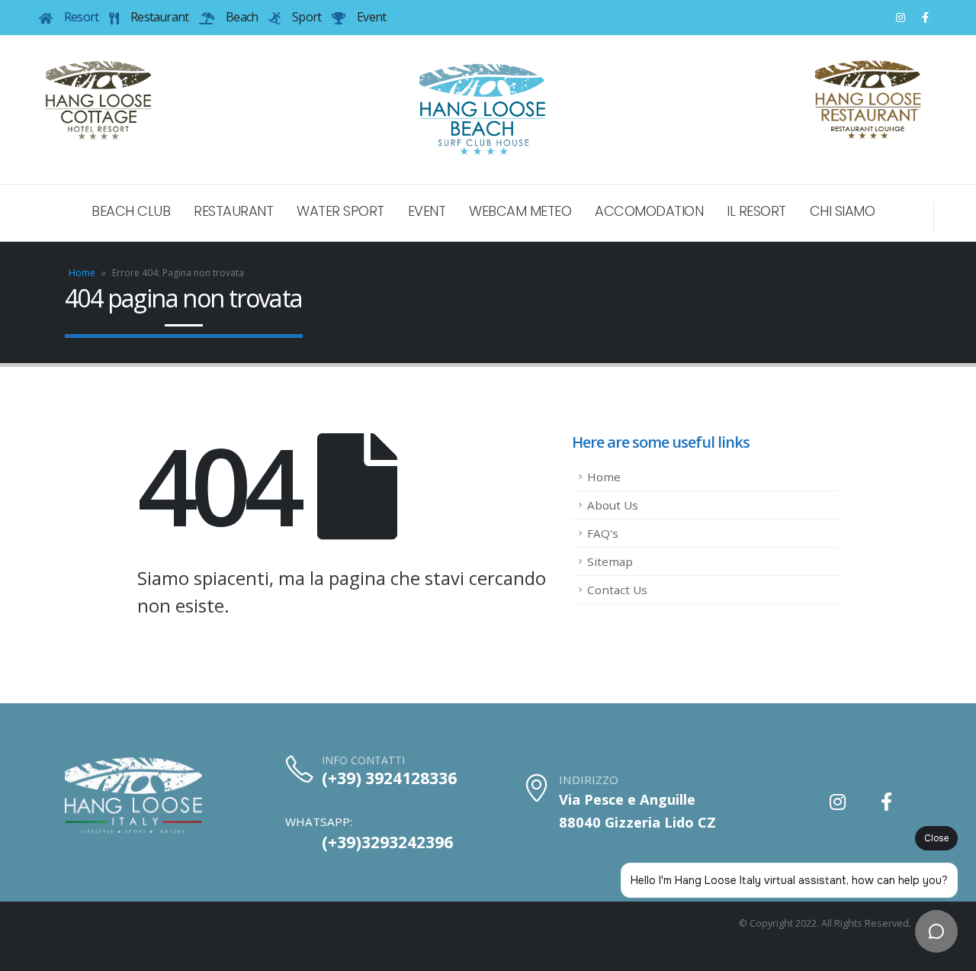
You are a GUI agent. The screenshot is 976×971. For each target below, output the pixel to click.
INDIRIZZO (588, 779)
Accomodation (649, 210)
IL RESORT (756, 210)
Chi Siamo (842, 210)
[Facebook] (925, 17)
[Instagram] (900, 17)
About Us (612, 505)
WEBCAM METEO (520, 210)
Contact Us (617, 589)
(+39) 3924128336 (389, 778)
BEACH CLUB (131, 210)
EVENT (427, 210)
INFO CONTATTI (363, 760)
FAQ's (602, 533)
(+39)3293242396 (387, 842)
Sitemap (610, 561)
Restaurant (233, 210)
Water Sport (340, 210)
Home (82, 272)
